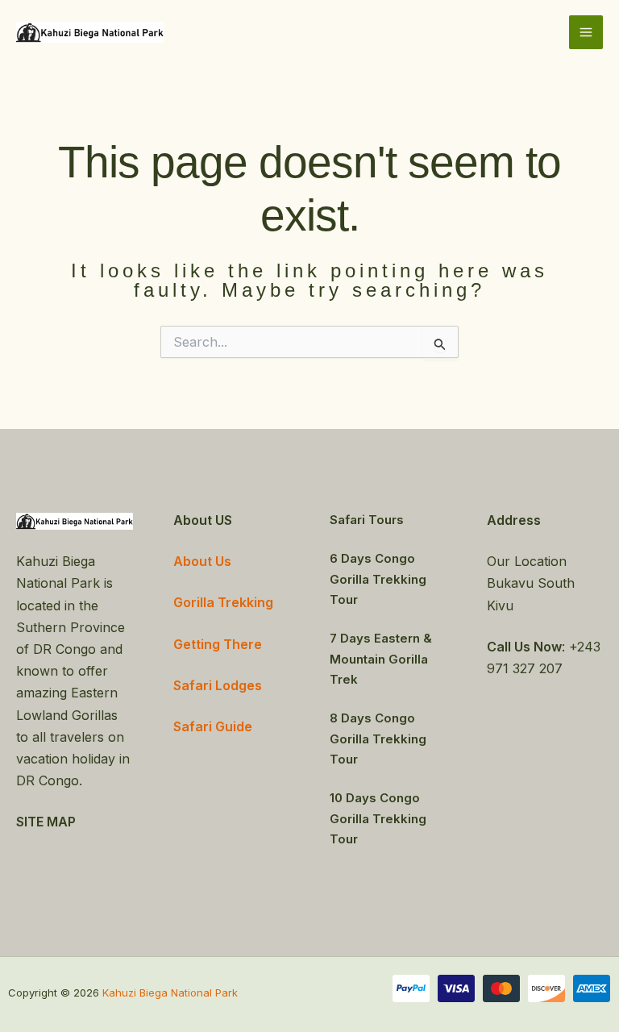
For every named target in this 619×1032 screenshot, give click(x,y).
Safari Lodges (217, 685)
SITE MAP (46, 822)
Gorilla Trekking (223, 602)
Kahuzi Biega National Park (170, 992)
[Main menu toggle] (586, 32)
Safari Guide (212, 726)
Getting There (217, 644)
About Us (202, 561)
